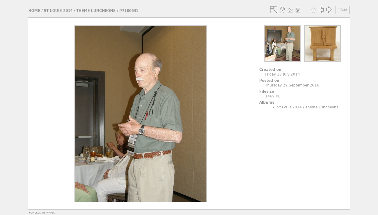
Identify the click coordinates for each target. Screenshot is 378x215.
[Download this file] (298, 10)
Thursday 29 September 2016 (292, 85)
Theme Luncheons (96, 11)
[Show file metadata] (290, 10)
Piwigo (50, 212)
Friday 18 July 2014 (282, 74)
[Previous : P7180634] (321, 10)
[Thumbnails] (313, 10)
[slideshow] (282, 10)
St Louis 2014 (58, 11)
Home (34, 11)
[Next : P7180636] (329, 10)
